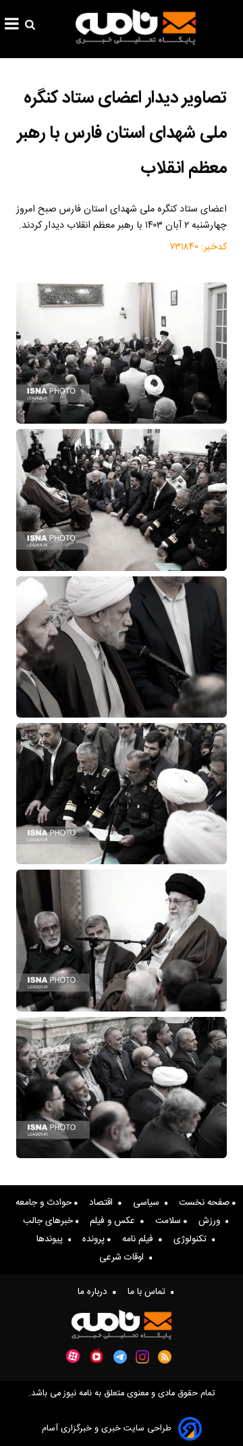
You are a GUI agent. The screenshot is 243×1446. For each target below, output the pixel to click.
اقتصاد (103, 1202)
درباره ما (95, 1292)
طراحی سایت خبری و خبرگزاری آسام (106, 1429)
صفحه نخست (205, 1202)
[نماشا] (96, 1355)
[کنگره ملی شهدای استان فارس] (121, 353)
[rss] (165, 1357)
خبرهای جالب (49, 1221)
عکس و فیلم (115, 1221)
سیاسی (149, 1202)
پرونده (94, 1239)
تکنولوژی (192, 1239)
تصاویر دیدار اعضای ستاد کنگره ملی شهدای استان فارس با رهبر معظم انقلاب (122, 133)
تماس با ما (149, 1292)
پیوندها (52, 1239)
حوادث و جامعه (45, 1202)
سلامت (169, 1221)
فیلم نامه (140, 1239)
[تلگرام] (120, 1357)
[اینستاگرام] (142, 1357)
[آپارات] (73, 1356)
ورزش (211, 1221)
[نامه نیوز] (135, 27)
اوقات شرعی (124, 1257)
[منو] (12, 25)
